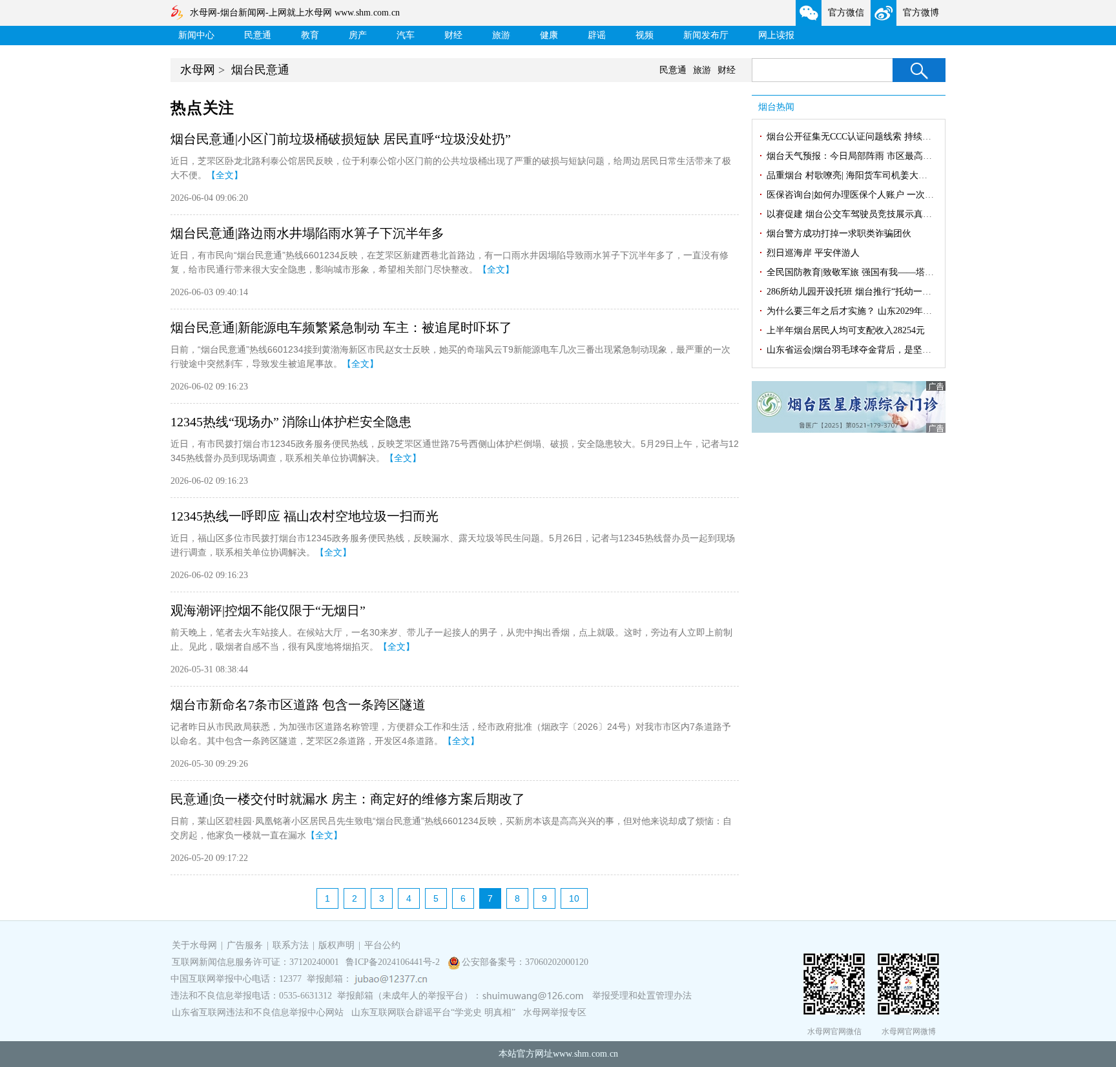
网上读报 (776, 35)
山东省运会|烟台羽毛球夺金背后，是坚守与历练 (862, 350)
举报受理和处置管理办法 (642, 995)
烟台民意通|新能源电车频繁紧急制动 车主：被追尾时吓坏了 (341, 327)
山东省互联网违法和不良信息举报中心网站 (258, 1012)
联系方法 (291, 945)
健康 (549, 35)
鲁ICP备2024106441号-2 (394, 962)
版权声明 (336, 945)
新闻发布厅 (705, 35)
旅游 (501, 35)
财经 (453, 35)
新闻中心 (196, 35)
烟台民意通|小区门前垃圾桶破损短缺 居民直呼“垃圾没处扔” (340, 139)
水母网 (197, 69)
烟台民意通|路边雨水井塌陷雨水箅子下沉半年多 (307, 233)
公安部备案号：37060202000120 (525, 962)
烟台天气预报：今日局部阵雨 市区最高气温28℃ (862, 156)
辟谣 (597, 35)
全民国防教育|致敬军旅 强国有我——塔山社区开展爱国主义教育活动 (904, 272)
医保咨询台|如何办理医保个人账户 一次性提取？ (864, 195)
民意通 (257, 35)
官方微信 (846, 12)
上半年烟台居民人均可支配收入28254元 (846, 330)
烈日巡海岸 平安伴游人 (813, 253)
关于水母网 (196, 945)
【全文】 (225, 175)
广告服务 (245, 945)
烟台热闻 (776, 107)
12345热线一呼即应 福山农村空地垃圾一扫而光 (304, 516)
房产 (358, 35)
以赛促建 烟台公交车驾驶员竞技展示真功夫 (854, 214)
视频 (645, 35)
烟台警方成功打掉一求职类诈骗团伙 (839, 233)
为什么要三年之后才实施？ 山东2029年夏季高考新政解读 (881, 311)
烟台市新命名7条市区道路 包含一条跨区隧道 (298, 705)
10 (574, 898)
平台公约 (382, 945)
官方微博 (921, 12)
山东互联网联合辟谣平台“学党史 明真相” (433, 1012)
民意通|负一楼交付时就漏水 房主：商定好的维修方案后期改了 (347, 799)
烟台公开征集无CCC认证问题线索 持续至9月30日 (865, 136)
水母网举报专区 (554, 1012)
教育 (310, 35)
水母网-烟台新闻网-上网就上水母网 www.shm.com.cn (295, 12)
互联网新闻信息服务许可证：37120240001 (255, 962)
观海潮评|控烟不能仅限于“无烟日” (268, 610)
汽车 (406, 35)
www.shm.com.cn (585, 1054)
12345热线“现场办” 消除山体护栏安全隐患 (290, 422)
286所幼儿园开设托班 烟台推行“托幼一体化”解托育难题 (878, 291)
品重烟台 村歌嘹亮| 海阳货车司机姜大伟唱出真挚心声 (874, 175)
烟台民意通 (260, 69)
